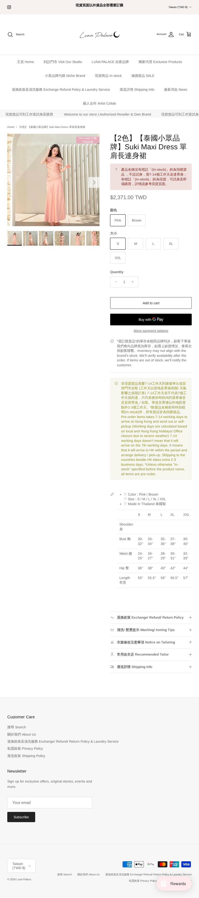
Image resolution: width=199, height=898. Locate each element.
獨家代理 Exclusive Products (160, 62)
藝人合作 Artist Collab (99, 103)
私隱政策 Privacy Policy (25, 748)
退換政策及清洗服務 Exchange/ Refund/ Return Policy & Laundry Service (63, 741)
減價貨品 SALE (142, 76)
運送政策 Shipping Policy (26, 756)
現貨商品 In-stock (108, 76)
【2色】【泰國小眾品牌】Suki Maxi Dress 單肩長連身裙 (51, 126)
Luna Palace (24, 879)
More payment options (151, 331)
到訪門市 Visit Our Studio (63, 62)
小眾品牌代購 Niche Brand (65, 76)
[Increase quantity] (134, 281)
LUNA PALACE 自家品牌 (110, 62)
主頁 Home (25, 62)
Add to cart (151, 303)
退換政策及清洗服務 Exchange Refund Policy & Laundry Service (61, 89)
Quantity (117, 272)
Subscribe (21, 817)
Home (10, 126)
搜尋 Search (16, 727)
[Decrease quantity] (114, 281)
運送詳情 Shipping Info (137, 89)
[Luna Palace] (100, 34)
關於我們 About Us (21, 734)
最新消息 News (175, 89)
